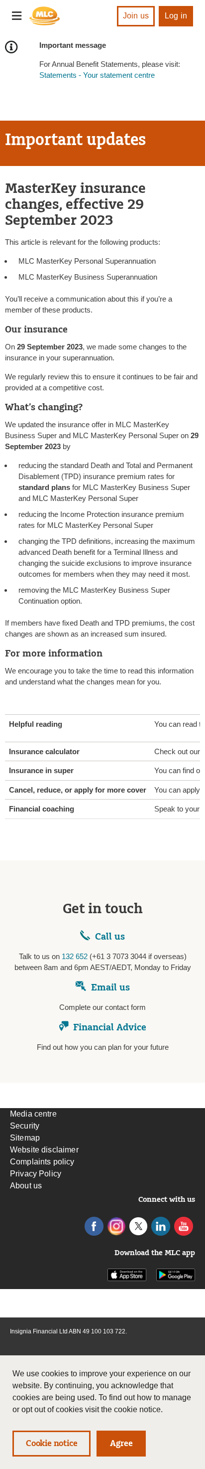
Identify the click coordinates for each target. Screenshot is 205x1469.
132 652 (75, 956)
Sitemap (25, 1138)
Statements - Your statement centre (97, 75)
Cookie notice (51, 1443)
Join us (136, 15)
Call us (110, 937)
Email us (110, 987)
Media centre (33, 1114)
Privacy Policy (35, 1173)
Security (24, 1126)
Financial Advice (109, 1027)
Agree (121, 1443)
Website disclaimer (44, 1149)
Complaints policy (42, 1161)
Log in (176, 15)
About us (26, 1185)
